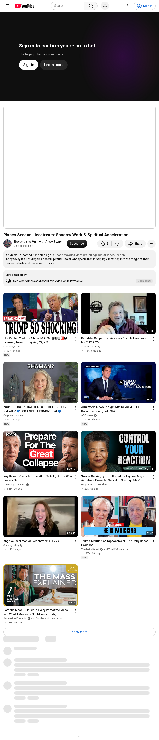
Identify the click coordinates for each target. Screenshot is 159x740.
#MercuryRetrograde (87, 255)
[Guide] (7, 5)
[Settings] (127, 5)
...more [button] (49, 263)
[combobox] (68, 5)
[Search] (91, 6)
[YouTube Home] (24, 6)
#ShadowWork (63, 255)
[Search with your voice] (105, 6)
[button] (79, 278)
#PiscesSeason (114, 255)
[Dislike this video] (117, 244)
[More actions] (151, 244)
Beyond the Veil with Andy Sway (38, 242)
